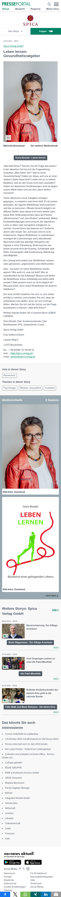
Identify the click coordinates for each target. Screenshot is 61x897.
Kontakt (7, 876)
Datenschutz (10, 883)
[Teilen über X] (15, 894)
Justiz (8, 828)
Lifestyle (9, 818)
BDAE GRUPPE (13, 768)
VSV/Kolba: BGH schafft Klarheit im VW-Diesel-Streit (31, 739)
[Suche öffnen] (49, 4)
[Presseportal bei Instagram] (27, 868)
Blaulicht (20, 9)
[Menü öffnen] (56, 4)
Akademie (9, 880)
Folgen (43, 31)
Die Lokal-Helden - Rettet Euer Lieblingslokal (28, 749)
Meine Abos (52, 9)
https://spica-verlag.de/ (21, 353)
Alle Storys (14, 31)
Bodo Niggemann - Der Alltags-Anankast (30, 642)
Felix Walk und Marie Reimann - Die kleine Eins (30, 707)
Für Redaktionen (38, 873)
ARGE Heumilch (13, 778)
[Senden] (56, 894)
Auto (7, 838)
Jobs (32, 880)
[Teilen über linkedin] (46, 894)
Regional (35, 9)
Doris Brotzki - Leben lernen (30, 158)
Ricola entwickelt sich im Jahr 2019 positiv (26, 744)
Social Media (36, 887)
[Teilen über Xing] (35, 894)
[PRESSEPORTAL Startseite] (16, 4)
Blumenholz (9, 375)
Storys (5, 9)
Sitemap (8, 890)
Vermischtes (11, 803)
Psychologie (9, 388)
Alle (54, 610)
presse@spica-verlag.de (23, 356)
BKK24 (8, 793)
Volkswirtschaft (12, 823)
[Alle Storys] (31, 25)
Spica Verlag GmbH (13, 46)
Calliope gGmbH (13, 762)
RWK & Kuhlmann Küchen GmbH (22, 773)
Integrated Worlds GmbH (17, 798)
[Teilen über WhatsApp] (25, 894)
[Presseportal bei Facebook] (19, 869)
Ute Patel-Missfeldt (30, 673)
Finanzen (10, 833)
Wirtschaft (10, 808)
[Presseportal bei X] (23, 869)
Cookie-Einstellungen (15, 887)
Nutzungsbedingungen (41, 876)
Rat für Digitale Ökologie (17, 788)
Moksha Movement (14, 783)
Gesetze (9, 813)
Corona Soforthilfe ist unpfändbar (21, 734)
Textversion (36, 883)
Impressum (9, 873)
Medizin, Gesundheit (30, 388)
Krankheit (50, 388)
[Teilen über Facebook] (5, 894)
